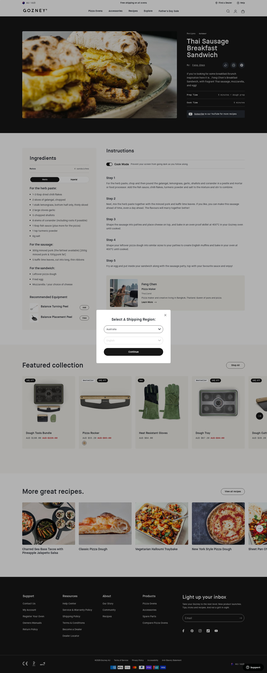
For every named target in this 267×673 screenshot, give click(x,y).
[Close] (165, 315)
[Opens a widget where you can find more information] (253, 667)
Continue (133, 351)
